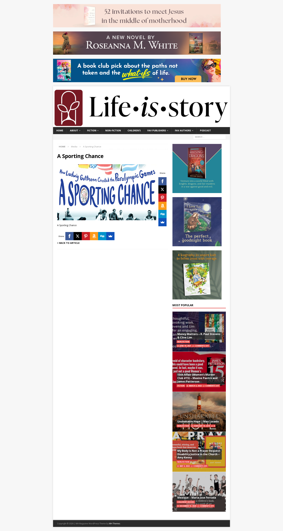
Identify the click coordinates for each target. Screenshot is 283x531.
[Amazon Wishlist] (162, 206)
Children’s (134, 130)
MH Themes (114, 523)
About (74, 130)
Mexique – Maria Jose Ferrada (196, 497)
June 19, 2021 (185, 346)
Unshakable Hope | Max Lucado (198, 421)
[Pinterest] (162, 198)
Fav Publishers (156, 130)
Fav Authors (183, 130)
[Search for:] (209, 136)
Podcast (205, 130)
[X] (162, 189)
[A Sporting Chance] (107, 218)
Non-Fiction (113, 130)
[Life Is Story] (141, 125)
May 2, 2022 (185, 466)
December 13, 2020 (188, 506)
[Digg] (162, 214)
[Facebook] (162, 181)
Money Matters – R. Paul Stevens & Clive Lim (198, 335)
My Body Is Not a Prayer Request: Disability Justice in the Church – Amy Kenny (199, 454)
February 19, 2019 (202, 426)
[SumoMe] (162, 222)
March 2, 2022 (195, 386)
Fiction (91, 130)
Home (59, 130)
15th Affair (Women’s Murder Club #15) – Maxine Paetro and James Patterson (197, 378)
